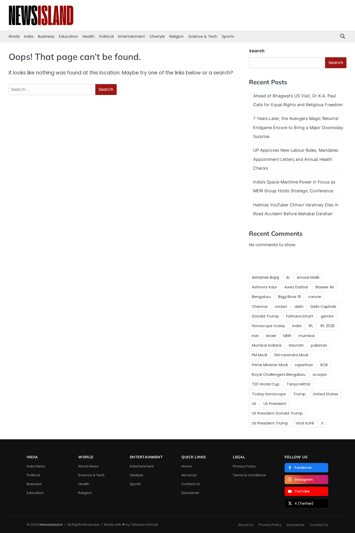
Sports (228, 36)
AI (288, 277)
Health (89, 36)
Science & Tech (202, 36)
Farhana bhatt (299, 316)
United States (325, 394)
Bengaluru (261, 296)
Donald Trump (265, 316)
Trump (299, 394)
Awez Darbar (296, 287)
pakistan (319, 345)
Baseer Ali (324, 287)
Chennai (259, 306)
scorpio (320, 374)
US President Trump (270, 423)
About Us (188, 475)
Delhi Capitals (323, 306)
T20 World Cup (265, 384)
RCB (324, 364)
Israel (271, 335)
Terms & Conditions (249, 475)
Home (186, 466)
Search (257, 51)
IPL (311, 325)
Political (106, 36)
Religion (176, 36)
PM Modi (259, 355)
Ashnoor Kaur (264, 287)
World (14, 36)
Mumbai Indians (267, 345)
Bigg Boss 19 (289, 296)
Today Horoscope (269, 394)
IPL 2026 (327, 325)
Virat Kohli (304, 423)
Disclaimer (190, 492)
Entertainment (131, 36)
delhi (298, 306)
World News (88, 466)
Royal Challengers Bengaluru (278, 374)
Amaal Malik (308, 277)
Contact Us (190, 483)
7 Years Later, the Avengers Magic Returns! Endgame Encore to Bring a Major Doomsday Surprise (298, 127)
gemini (327, 316)
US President (275, 403)
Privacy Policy (244, 466)
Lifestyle (157, 36)
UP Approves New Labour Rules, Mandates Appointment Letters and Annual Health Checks (295, 159)
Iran (255, 335)
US (254, 403)
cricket (281, 306)
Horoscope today (268, 325)
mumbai (306, 335)
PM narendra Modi (291, 355)
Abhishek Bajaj (265, 277)
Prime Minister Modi (270, 364)
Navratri (296, 345)
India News (36, 466)
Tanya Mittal (298, 384)
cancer (314, 296)
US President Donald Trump (277, 413)
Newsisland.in (51, 524)
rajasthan (304, 364)
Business (46, 36)
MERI (287, 335)
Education (68, 36)
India (28, 36)
